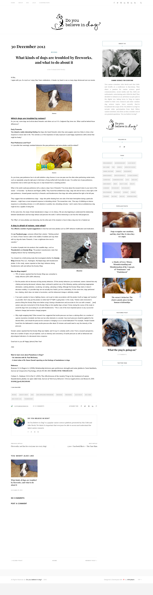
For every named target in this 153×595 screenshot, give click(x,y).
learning (106, 187)
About (20, 2)
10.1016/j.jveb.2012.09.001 (20, 381)
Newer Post (91, 560)
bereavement (107, 175)
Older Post (18, 560)
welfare (114, 196)
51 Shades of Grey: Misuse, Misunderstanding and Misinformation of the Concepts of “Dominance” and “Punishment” (122, 267)
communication (118, 179)
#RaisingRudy (107, 163)
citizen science (133, 175)
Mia (27, 2)
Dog (32, 394)
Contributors (44, 2)
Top (139, 579)
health (132, 183)
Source (54, 113)
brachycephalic (120, 175)
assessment (127, 171)
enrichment (107, 183)
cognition (106, 179)
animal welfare (108, 171)
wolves (122, 196)
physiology (115, 187)
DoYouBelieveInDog (21, 406)
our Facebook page (20, 234)
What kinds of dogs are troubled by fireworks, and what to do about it (24, 482)
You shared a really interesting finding (24, 132)
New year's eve (16, 398)
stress (133, 192)
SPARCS (119, 167)
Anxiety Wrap (23, 394)
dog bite (134, 179)
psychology (125, 187)
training (106, 196)
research (117, 192)
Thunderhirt (15, 250)
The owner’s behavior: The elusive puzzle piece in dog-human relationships (122, 299)
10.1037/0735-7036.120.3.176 (61, 371)
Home (13, 2)
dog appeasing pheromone (45, 394)
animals (118, 171)
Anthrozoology (120, 163)
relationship (107, 192)
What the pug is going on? (122, 350)
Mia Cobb (88, 394)
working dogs (132, 196)
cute (127, 179)
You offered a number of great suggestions (26, 229)
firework (59, 394)
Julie (34, 2)
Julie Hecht (78, 394)
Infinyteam (130, 579)
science (125, 192)
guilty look (123, 183)
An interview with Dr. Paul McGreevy (25, 357)
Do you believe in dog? (34, 579)
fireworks (68, 394)
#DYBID (54, 52)
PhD (113, 167)
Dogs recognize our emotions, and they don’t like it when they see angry (122, 234)
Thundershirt (28, 398)
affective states (130, 167)
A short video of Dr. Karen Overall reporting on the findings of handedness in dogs (41, 360)
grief (115, 183)
